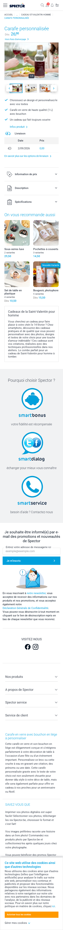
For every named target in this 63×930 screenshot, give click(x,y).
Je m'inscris (14, 560)
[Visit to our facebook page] (27, 647)
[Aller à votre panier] (57, 5)
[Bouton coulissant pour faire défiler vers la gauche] (9, 88)
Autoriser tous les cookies (19, 914)
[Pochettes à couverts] (46, 233)
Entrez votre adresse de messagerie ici (28, 547)
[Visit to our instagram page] (35, 647)
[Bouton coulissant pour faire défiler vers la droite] (54, 88)
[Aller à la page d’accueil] (20, 5)
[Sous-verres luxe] (17, 233)
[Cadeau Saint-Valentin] (17, 14)
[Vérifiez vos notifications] (52, 5)
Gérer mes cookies (16, 923)
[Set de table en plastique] (17, 274)
